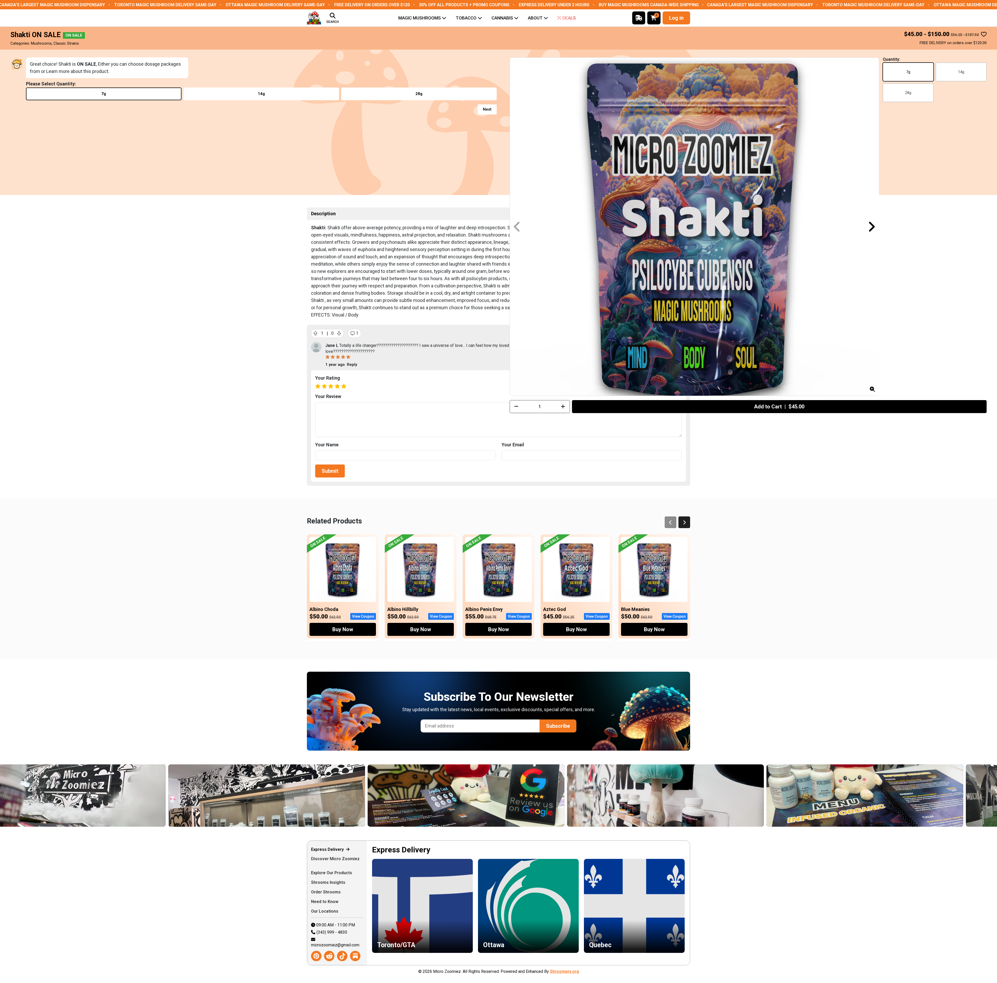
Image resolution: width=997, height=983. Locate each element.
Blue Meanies (635, 609)
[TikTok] (342, 956)
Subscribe (558, 726)
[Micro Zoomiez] (314, 17)
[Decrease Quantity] (516, 406)
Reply (352, 364)
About (535, 18)
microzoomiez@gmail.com (335, 944)
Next (487, 109)
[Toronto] (765, 795)
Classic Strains (66, 43)
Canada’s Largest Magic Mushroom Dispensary (760, 4)
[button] (871, 226)
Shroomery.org (564, 971)
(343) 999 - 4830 (331, 932)
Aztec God (554, 609)
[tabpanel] (528, 903)
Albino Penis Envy (484, 609)
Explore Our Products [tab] (332, 872)
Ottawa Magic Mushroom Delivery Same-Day (275, 4)
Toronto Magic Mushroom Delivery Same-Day (165, 4)
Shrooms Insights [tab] (328, 882)
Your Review (328, 396)
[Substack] (355, 956)
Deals (569, 18)
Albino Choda (323, 609)
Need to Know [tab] (325, 901)
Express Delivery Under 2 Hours (554, 4)
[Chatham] (366, 795)
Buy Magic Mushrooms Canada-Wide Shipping (649, 4)
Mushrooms (41, 43)
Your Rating (327, 378)
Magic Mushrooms (419, 18)
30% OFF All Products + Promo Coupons (464, 4)
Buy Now (342, 629)
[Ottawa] (565, 795)
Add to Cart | (779, 406)
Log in (676, 18)
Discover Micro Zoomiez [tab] (335, 858)
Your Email (513, 444)
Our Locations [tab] (325, 911)
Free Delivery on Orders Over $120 (372, 4)
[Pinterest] (316, 956)
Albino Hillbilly (402, 609)
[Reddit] (329, 956)
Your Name (327, 444)
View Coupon (363, 616)
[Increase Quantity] (563, 406)
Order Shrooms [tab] (326, 892)
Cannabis (502, 18)
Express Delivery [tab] (328, 849)
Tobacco (466, 18)
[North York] (167, 795)
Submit (330, 471)
